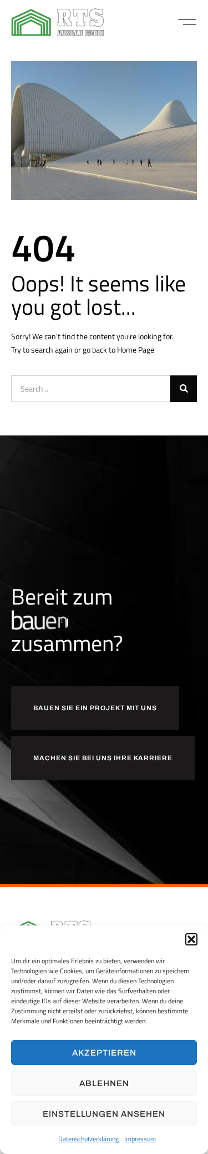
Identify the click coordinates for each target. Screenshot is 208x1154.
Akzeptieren (104, 1052)
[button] (191, 939)
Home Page (135, 349)
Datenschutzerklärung (88, 1138)
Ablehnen (104, 1083)
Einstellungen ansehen (104, 1114)
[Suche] (183, 388)
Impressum (140, 1138)
